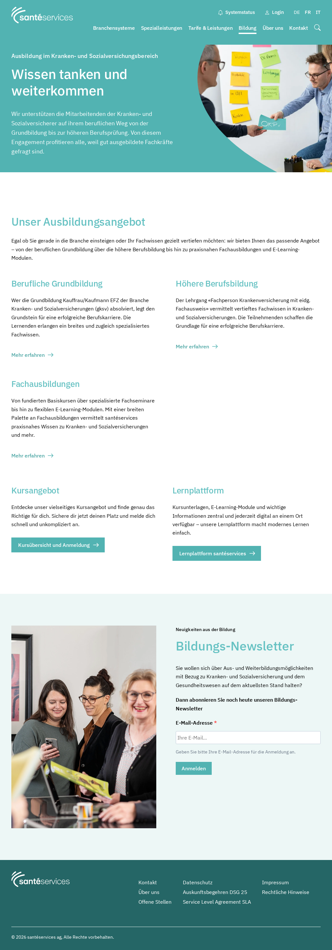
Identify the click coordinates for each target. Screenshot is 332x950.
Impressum (275, 882)
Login (278, 12)
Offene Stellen (155, 902)
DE (297, 12)
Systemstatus (240, 12)
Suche (317, 28)
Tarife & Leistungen (210, 28)
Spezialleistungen (162, 28)
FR (308, 12)
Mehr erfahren (28, 355)
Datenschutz (197, 882)
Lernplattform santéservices (212, 553)
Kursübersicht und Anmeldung (54, 545)
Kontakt (298, 28)
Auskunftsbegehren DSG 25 (215, 892)
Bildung (247, 28)
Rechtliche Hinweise (285, 892)
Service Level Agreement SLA (217, 902)
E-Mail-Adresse (195, 722)
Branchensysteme (114, 28)
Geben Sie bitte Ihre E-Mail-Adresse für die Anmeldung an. (236, 752)
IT (318, 12)
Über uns (273, 28)
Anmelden (194, 768)
